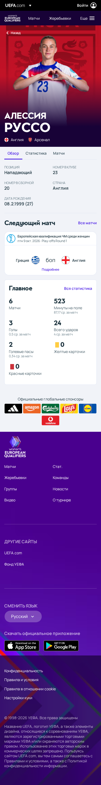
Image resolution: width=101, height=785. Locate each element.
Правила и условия (21, 679)
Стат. (57, 466)
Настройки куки (18, 697)
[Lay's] (69, 408)
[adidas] (13, 408)
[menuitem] (34, 18)
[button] (86, 18)
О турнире (62, 499)
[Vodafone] (50, 420)
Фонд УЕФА (14, 564)
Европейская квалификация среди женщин (12, 18)
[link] (34, 18)
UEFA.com (13, 552)
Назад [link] (15, 32)
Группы (10, 488)
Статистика (36, 153)
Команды (60, 477)
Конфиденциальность (23, 670)
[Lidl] (87, 408)
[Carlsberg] (50, 408)
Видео (9, 499)
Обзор (13, 153)
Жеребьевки (15, 477)
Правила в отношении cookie (30, 688)
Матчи (59, 153)
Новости (60, 488)
